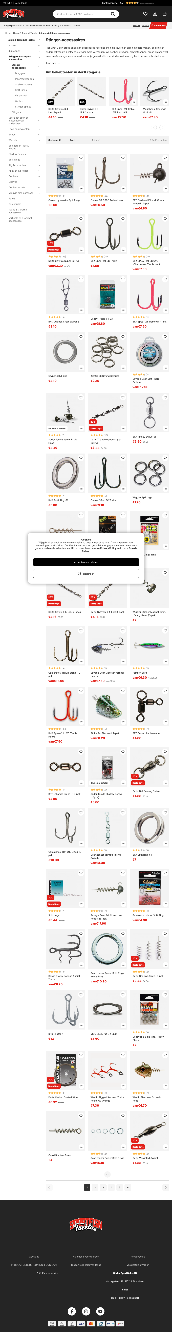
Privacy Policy (108, 548)
